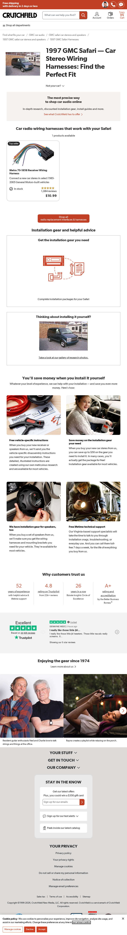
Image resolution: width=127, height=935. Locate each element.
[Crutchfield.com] (20, 15)
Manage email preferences (63, 886)
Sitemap (86, 897)
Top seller (14, 143)
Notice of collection (64, 880)
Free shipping (20, 4)
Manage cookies (63, 866)
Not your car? (54, 86)
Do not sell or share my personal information (63, 873)
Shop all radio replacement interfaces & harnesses (64, 218)
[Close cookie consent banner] (123, 918)
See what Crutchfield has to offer (62, 114)
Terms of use (55, 897)
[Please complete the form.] (82, 802)
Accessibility (72, 897)
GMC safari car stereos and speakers (67, 35)
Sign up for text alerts (61, 816)
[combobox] (64, 15)
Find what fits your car (14, 35)
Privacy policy (63, 853)
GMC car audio (36, 35)
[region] (63, 710)
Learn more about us (62, 666)
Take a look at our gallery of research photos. (63, 358)
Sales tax (41, 897)
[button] (123, 711)
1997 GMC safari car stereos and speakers (24, 39)
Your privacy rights (63, 860)
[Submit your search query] (83, 15)
